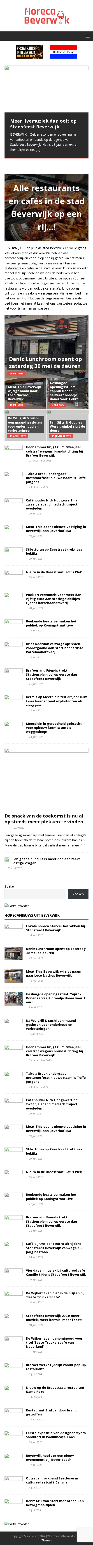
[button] (87, 36)
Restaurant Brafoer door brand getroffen (51, 1412)
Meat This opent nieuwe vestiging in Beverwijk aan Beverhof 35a (56, 529)
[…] (38, 149)
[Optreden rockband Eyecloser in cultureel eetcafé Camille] (14, 1487)
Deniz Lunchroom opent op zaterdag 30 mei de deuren (45, 362)
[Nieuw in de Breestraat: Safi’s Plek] (14, 581)
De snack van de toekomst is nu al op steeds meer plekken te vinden (44, 819)
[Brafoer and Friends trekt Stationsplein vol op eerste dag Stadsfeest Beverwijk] (14, 679)
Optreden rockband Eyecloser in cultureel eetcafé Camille (52, 1480)
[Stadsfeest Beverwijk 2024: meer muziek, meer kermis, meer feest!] (14, 1324)
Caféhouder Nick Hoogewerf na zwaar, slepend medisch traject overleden (51, 504)
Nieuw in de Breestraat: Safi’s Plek (54, 572)
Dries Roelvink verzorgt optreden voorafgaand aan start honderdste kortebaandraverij (54, 648)
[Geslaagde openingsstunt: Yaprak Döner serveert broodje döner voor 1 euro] (14, 1003)
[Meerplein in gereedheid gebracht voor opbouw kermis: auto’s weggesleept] (14, 732)
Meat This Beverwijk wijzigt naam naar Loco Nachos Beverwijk (24, 393)
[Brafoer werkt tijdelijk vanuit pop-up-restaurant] (14, 1373)
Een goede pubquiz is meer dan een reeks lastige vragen (46, 861)
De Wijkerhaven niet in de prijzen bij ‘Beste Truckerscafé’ (55, 1295)
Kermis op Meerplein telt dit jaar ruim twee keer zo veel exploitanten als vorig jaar (56, 701)
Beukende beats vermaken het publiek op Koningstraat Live (51, 623)
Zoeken (10, 886)
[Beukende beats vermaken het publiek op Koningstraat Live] (14, 630)
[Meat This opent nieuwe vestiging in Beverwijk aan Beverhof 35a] (14, 536)
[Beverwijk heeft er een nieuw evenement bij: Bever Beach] (14, 1464)
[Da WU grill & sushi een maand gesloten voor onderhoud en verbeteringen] (14, 1029)
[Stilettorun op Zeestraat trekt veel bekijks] (14, 558)
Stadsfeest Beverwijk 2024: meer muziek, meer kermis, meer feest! (54, 1318)
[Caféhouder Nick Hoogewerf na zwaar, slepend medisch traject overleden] (14, 509)
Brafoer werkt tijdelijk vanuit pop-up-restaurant (56, 1367)
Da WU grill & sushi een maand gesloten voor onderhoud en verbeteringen (25, 424)
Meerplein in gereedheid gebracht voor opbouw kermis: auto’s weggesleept (54, 727)
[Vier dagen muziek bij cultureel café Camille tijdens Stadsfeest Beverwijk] (14, 1279)
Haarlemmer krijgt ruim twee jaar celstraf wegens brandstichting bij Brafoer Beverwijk (54, 451)
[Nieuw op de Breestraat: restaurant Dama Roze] (14, 1396)
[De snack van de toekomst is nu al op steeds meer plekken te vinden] (46, 808)
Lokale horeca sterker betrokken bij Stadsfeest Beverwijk (55, 928)
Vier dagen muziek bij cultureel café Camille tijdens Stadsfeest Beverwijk (56, 1272)
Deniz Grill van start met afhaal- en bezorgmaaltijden (55, 1503)
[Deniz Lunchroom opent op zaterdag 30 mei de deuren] (14, 957)
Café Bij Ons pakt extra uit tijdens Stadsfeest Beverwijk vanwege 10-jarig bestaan (54, 1248)
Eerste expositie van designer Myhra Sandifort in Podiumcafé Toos (56, 1435)
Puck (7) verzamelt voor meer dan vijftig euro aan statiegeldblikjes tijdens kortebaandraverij (53, 599)
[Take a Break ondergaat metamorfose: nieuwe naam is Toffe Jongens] (14, 482)
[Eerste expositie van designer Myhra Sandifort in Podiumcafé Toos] (14, 1442)
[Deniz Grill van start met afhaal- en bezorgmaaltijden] (14, 1510)
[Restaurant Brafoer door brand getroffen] (14, 1419)
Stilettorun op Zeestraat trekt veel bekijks (54, 551)
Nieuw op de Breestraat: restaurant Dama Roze (55, 1389)
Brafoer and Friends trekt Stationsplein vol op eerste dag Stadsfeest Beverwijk (51, 674)
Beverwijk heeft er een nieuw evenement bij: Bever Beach (50, 1457)
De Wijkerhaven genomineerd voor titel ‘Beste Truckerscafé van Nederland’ (54, 1342)
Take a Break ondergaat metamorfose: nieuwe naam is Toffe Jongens (56, 478)
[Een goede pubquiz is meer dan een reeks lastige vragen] (7, 859)
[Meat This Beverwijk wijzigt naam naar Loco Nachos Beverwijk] (14, 980)
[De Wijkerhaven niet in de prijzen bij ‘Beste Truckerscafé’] (14, 1302)
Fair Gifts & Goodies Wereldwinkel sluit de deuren (67, 426)
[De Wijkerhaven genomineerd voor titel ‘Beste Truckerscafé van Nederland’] (14, 1347)
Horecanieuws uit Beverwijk (32, 915)
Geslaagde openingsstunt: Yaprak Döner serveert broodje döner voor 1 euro (64, 391)
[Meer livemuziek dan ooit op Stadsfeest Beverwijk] (46, 89)
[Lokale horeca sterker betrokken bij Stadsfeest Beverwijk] (14, 935)
